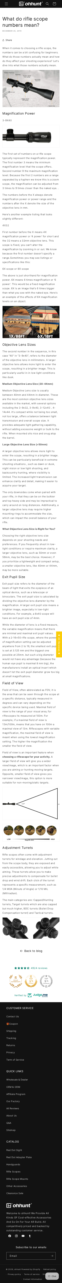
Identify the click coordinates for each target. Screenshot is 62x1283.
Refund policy (49, 1269)
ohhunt (17, 1269)
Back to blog (33, 951)
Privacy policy (14, 1274)
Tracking (11, 1038)
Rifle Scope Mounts (17, 1179)
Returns (10, 1045)
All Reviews (12, 1108)
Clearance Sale (14, 1193)
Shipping (11, 1031)
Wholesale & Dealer (17, 1079)
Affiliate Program (15, 1094)
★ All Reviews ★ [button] (59, 644)
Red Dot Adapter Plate (19, 1157)
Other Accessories (16, 1186)
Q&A (8, 1123)
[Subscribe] (51, 1256)
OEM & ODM (13, 1087)
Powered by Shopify (30, 1269)
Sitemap (11, 1130)
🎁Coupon (12, 1023)
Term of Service (15, 1059)
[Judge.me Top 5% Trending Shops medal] (46, 981)
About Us (11, 1115)
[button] (6, 3)
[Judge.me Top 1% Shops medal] (31, 981)
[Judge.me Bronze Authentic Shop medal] (15, 981)
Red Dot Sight (14, 1150)
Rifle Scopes (13, 1171)
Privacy (10, 1052)
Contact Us (12, 1016)
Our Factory (13, 1101)
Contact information (32, 1279)
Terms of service (31, 1274)
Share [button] (9, 40)
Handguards (13, 1164)
